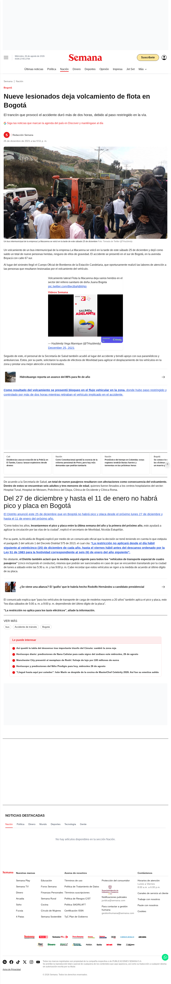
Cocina (44, 904)
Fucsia (19, 910)
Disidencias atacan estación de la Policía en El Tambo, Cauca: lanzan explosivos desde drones (27, 463)
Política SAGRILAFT (75, 904)
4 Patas (20, 916)
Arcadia (20, 898)
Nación (19, 81)
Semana (8, 81)
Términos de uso (73, 880)
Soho (19, 904)
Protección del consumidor (116, 880)
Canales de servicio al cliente (153, 893)
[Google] (5, 962)
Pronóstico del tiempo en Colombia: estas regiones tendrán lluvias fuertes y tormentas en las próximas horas (124, 463)
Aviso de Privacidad (15, 969)
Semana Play (23, 880)
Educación (46, 880)
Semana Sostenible (51, 916)
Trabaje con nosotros (149, 899)
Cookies (142, 911)
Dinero (19, 892)
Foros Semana (49, 886)
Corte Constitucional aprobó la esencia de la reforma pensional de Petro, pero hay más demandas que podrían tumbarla (77, 463)
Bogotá (46, 627)
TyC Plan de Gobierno (76, 916)
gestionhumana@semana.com (118, 913)
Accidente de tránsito (26, 627)
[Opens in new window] (11, 962)
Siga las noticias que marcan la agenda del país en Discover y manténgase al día (55, 123)
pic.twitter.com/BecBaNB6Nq (67, 286)
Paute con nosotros (148, 905)
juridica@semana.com (113, 900)
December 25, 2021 (61, 347)
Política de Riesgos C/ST (77, 898)
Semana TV (22, 886)
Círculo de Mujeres (51, 910)
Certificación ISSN (73, 910)
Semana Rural (48, 898)
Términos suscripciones (77, 892)
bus (7, 627)
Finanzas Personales (52, 892)
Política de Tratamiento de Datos (81, 886)
